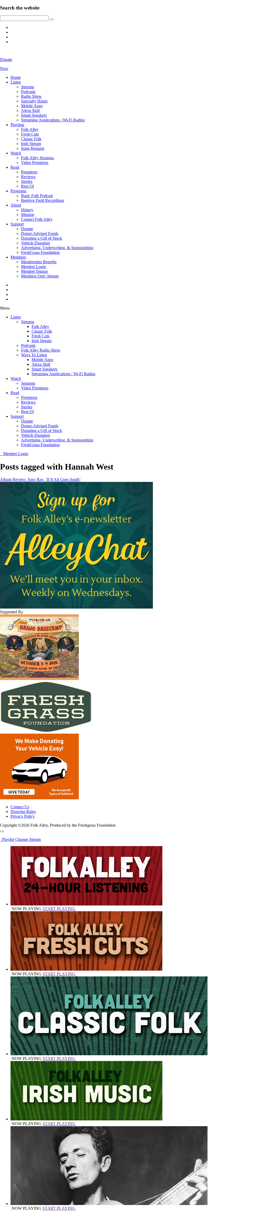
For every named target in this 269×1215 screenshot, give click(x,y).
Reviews (28, 176)
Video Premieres (34, 162)
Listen (16, 82)
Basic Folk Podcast (37, 195)
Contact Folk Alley (37, 219)
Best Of (27, 186)
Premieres (29, 172)
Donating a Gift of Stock (41, 238)
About (16, 205)
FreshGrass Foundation (40, 252)
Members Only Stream (40, 276)
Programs (18, 191)
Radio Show (31, 96)
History (27, 210)
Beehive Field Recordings (42, 200)
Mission (27, 214)
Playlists (17, 124)
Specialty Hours (34, 101)
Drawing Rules (23, 811)
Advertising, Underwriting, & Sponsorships (57, 247)
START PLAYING (59, 909)
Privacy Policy (23, 816)
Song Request (32, 148)
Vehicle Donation (35, 243)
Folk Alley (30, 129)
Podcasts (28, 91)
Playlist (7, 839)
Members (18, 257)
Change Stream (28, 839)
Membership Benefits (38, 262)
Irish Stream (31, 143)
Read (15, 167)
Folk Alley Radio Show (40, 350)
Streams (27, 87)
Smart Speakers (34, 115)
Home (16, 77)
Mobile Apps (32, 106)
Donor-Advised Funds (39, 233)
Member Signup (34, 271)
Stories (26, 181)
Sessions (28, 383)
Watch (16, 153)
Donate (27, 228)
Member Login (33, 266)
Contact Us (20, 807)
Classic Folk (31, 139)
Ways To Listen (34, 355)
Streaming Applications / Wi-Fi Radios (53, 120)
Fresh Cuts (30, 134)
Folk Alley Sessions (37, 158)
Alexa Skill (30, 110)
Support (17, 224)
